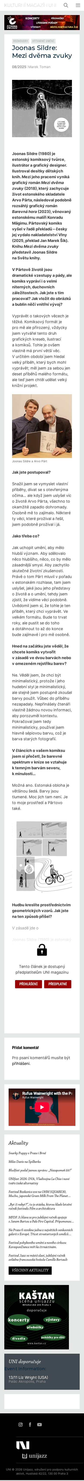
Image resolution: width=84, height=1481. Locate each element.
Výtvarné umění (43, 41)
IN (20, 1424)
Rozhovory (20, 41)
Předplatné (57, 984)
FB (30, 1424)
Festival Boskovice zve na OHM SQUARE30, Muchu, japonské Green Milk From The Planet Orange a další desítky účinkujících (38, 1194)
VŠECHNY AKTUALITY (30, 1271)
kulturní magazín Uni (30, 5)
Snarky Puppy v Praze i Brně (27, 1153)
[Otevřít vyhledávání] (66, 5)
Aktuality (18, 1143)
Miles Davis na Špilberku (25, 1162)
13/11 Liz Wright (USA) (28, 1377)
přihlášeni (21, 1063)
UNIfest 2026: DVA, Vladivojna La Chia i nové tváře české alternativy (39, 1181)
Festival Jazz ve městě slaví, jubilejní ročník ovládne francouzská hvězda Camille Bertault (38, 1258)
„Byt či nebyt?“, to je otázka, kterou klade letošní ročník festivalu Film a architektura (40, 1206)
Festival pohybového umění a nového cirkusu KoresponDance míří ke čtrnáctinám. (37, 1245)
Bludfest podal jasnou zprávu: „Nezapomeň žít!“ (40, 1170)
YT (39, 1424)
